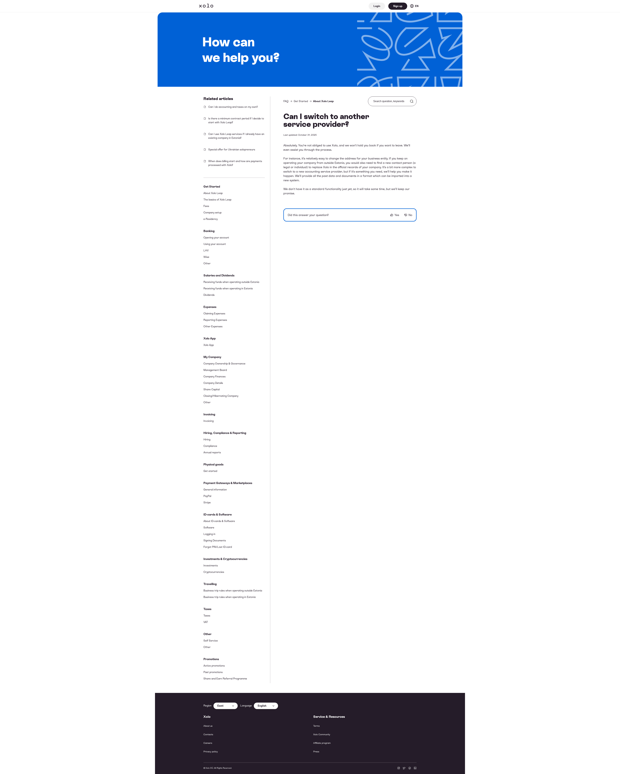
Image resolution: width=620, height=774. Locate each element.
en (416, 6)
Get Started (211, 186)
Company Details (213, 382)
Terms (316, 726)
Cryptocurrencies (213, 572)
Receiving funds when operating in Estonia (228, 288)
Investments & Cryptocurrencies (225, 559)
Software (208, 527)
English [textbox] (262, 705)
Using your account (214, 244)
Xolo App (209, 338)
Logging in (209, 534)
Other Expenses (212, 326)
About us (207, 726)
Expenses (209, 307)
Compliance (210, 446)
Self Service (210, 640)
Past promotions (213, 672)
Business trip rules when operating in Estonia (229, 597)
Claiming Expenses (214, 313)
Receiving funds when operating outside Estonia (231, 282)
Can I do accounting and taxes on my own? (233, 106)
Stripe (207, 502)
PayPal (207, 496)
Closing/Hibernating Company (220, 395)
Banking (209, 231)
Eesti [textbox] (220, 705)
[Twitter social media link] (404, 768)
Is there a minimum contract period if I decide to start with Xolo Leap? (236, 120)
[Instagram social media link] (398, 768)
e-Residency (210, 219)
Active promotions (214, 665)
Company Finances (214, 376)
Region (207, 705)
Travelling (210, 584)
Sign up (397, 6)
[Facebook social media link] (409, 768)
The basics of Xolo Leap (217, 199)
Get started (210, 471)
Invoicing (209, 414)
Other (207, 263)
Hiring (206, 439)
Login (376, 6)
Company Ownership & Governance (224, 363)
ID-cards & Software (217, 514)
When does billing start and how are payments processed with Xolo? (235, 163)
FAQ (286, 101)
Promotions (211, 659)
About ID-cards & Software (219, 521)
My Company (212, 357)
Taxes (207, 609)
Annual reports (212, 452)
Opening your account (216, 237)
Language (246, 705)
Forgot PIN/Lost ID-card (217, 546)
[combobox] (225, 706)
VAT (205, 622)
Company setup (212, 212)
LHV (206, 250)
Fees (206, 206)
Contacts (208, 734)
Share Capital (211, 389)
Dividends (209, 294)
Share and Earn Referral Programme (225, 678)
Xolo (206, 6)
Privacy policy (210, 751)
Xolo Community (321, 734)
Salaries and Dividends (218, 275)
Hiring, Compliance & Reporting (224, 433)
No (410, 215)
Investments (210, 565)
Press (316, 751)
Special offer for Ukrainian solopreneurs (231, 149)
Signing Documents (214, 540)
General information (215, 489)
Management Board (215, 370)
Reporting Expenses (215, 319)
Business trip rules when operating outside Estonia (232, 590)
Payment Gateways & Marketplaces (227, 483)
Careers (207, 743)
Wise (206, 256)
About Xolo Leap (213, 193)
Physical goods (213, 464)
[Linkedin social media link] (415, 768)
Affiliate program (322, 743)
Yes (396, 215)
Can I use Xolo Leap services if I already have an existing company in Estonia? (236, 135)
